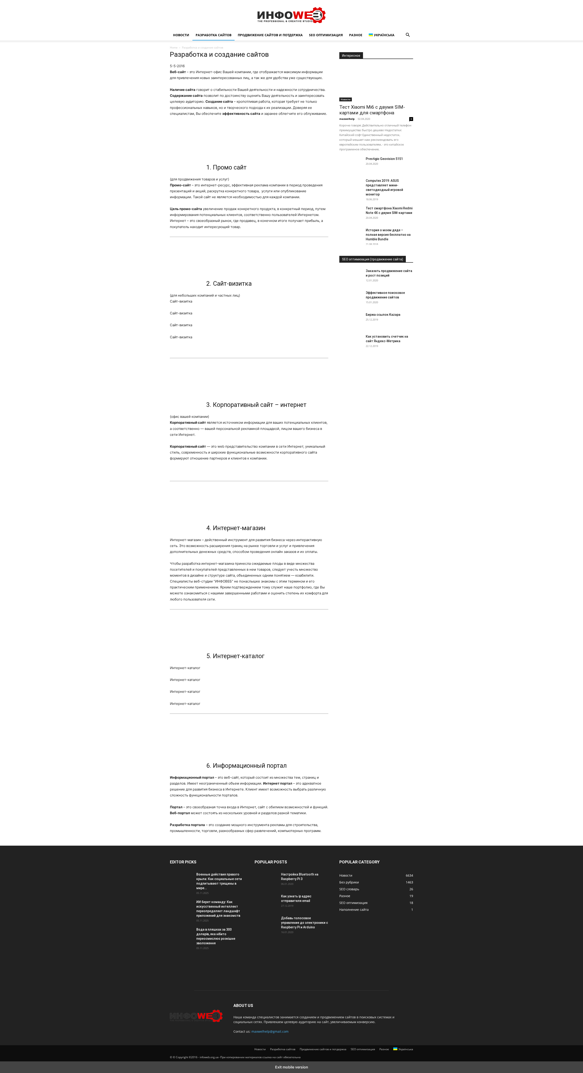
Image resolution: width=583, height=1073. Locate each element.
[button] (407, 35)
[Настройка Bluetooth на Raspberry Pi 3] (266, 880)
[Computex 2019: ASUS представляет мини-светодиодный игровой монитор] (350, 186)
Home (174, 47)
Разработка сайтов (213, 35)
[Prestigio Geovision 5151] (350, 164)
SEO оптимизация (326, 35)
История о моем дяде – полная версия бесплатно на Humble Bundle (388, 234)
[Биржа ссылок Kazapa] (350, 320)
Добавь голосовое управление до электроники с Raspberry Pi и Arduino (304, 922)
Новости (181, 35)
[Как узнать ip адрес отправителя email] (266, 902)
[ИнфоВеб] (291, 15)
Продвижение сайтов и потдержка (270, 35)
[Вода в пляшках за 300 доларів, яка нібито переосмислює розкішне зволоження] (181, 935)
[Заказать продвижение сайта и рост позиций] (350, 277)
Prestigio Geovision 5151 (384, 159)
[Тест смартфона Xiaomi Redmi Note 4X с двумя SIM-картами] (350, 214)
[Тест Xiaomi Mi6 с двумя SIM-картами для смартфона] (376, 83)
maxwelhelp (347, 119)
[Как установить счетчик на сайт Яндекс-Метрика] (350, 342)
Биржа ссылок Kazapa (383, 314)
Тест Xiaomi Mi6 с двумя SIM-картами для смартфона (372, 110)
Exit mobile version (291, 1067)
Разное (355, 35)
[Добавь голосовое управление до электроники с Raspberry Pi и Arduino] (266, 924)
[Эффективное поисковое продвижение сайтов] (350, 298)
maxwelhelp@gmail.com (270, 1031)
